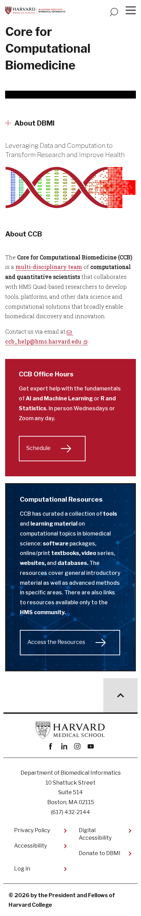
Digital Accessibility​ (95, 834)
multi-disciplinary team (48, 266)
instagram (77, 746)
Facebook (50, 746)
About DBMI (34, 123)
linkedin (64, 746)
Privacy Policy (32, 830)
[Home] (35, 10)
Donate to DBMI (99, 853)
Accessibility (30, 845)
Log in (22, 868)
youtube (91, 746)
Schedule (38, 448)
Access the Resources (56, 642)
